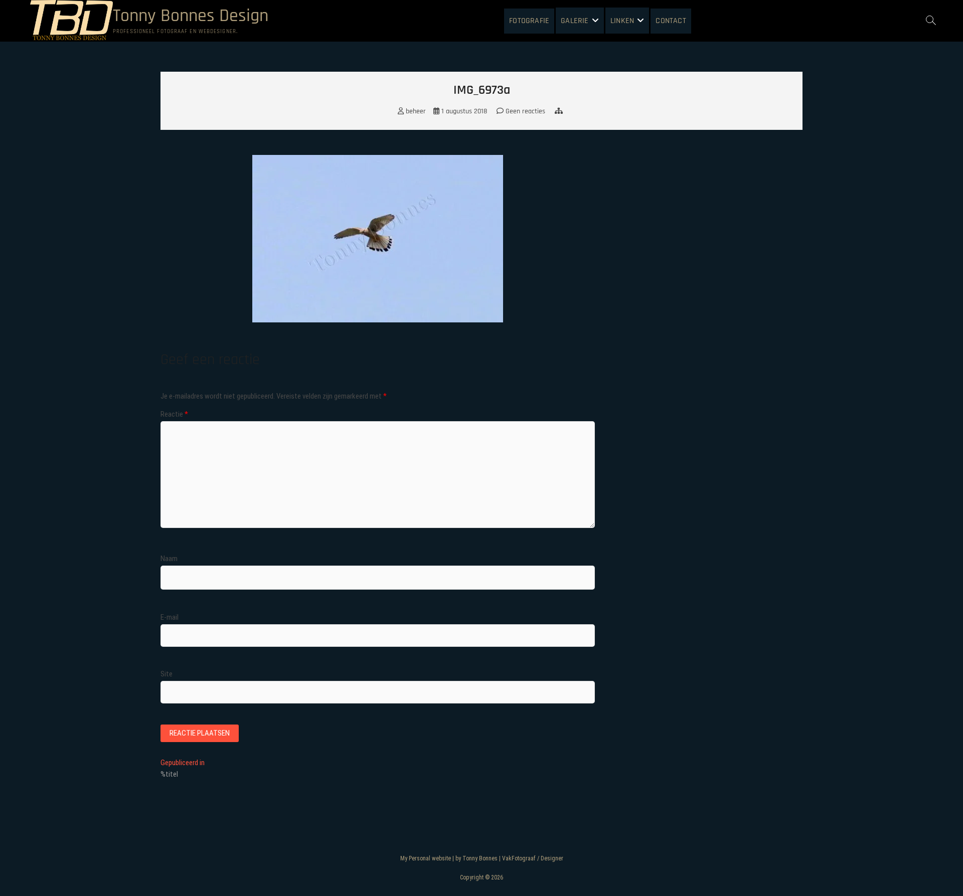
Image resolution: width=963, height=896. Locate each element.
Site (166, 673)
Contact (671, 21)
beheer (415, 111)
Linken (622, 21)
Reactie (174, 414)
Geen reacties (524, 111)
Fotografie (529, 21)
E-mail (169, 617)
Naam (169, 558)
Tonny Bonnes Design (190, 16)
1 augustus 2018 (463, 111)
